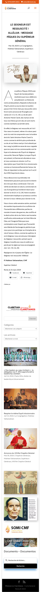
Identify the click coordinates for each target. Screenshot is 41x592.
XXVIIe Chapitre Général (21, 461)
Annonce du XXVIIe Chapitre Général (19, 453)
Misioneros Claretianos (14, 586)
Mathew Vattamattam (16, 49)
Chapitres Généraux (22, 455)
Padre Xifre (19, 376)
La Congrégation (26, 46)
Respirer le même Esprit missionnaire (19, 413)
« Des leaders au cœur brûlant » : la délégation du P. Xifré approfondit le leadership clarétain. (19, 372)
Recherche (20, 566)
